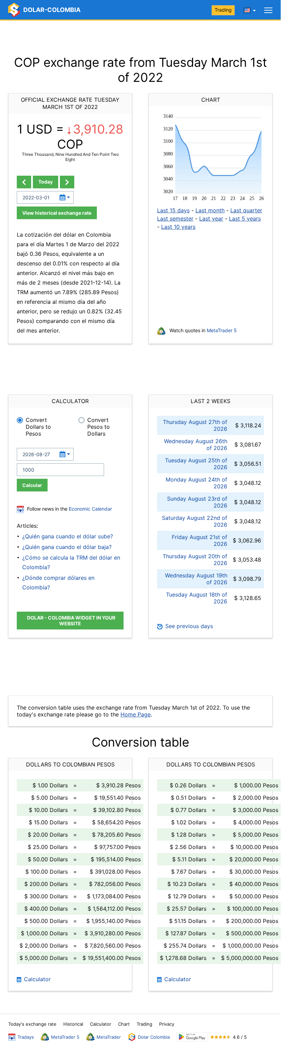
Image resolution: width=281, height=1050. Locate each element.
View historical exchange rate (56, 213)
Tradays (25, 1037)
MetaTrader (109, 1037)
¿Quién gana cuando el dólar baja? (67, 546)
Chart (124, 1024)
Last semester (175, 218)
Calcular (32, 485)
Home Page (135, 714)
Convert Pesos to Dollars (98, 426)
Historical (73, 1024)
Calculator (36, 979)
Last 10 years (178, 226)
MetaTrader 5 (222, 330)
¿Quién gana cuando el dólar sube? (67, 536)
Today (45, 182)
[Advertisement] (140, 38)
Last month (210, 210)
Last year (211, 218)
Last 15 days (173, 210)
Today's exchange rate (32, 1024)
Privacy (166, 1024)
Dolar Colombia (154, 1037)
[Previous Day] (24, 182)
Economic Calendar (90, 509)
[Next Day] (67, 182)
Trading (223, 10)
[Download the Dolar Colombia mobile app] (192, 1036)
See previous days (188, 626)
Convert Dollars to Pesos (38, 426)
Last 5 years (245, 218)
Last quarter (246, 210)
